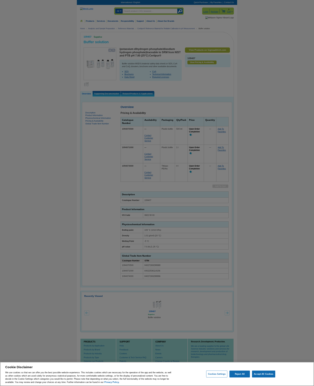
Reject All (240, 374)
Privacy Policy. (111, 382)
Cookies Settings (217, 374)
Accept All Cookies (263, 374)
